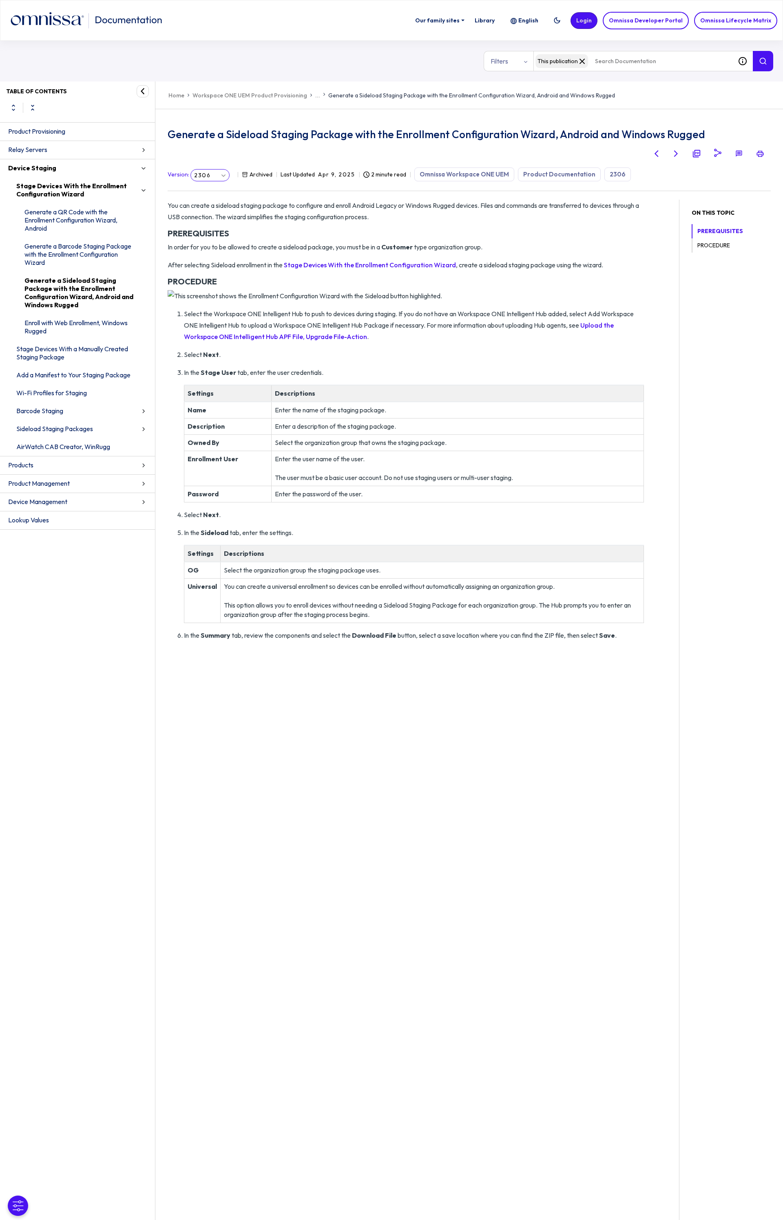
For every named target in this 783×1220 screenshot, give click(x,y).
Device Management (37, 502)
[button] (557, 20)
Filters (499, 61)
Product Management (39, 483)
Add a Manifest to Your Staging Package (73, 375)
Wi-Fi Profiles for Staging (51, 393)
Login (584, 20)
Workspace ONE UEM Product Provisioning (249, 95)
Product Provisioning (36, 131)
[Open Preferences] (18, 1206)
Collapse (32, 107)
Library (485, 20)
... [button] (317, 95)
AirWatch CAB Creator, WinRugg (63, 447)
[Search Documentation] (763, 61)
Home (176, 95)
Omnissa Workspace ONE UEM (464, 174)
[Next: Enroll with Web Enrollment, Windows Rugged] (676, 154)
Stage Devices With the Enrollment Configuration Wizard (71, 190)
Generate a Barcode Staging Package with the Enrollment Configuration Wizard (77, 254)
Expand (13, 107)
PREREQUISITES (720, 231)
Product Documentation (559, 174)
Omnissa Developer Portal (646, 20)
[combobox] (632, 61)
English (528, 20)
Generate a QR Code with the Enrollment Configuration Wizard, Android (70, 220)
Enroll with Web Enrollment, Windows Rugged (76, 327)
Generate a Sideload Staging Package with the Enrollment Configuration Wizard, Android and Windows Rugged (78, 292)
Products (20, 465)
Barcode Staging (39, 411)
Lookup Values (28, 520)
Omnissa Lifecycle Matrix (735, 20)
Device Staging (32, 168)
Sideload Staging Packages (54, 429)
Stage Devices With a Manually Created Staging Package (72, 353)
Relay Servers (27, 149)
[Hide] (143, 91)
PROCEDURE (713, 245)
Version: (178, 174)
